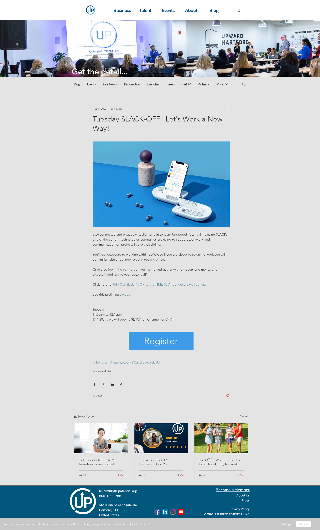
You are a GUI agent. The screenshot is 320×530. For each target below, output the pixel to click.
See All (244, 416)
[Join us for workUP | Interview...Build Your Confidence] (161, 438)
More (219, 84)
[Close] (315, 524)
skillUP (186, 84)
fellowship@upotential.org (118, 490)
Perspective (132, 84)
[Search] (239, 11)
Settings (286, 524)
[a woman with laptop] (101, 438)
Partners (203, 84)
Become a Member (233, 490)
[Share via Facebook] (94, 384)
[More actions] (227, 108)
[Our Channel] (181, 512)
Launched (153, 84)
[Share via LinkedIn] (112, 384)
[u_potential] (173, 512)
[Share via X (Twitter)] (103, 384)
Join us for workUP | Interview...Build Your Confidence (154, 462)
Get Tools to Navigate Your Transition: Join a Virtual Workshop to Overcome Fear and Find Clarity (100, 462)
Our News (110, 84)
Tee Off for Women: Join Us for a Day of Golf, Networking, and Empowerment (221, 462)
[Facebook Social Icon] (157, 512)
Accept (303, 524)
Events (91, 84)
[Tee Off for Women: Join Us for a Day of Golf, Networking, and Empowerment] (221, 438)
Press (171, 84)
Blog (77, 84)
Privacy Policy (144, 524)
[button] (243, 84)
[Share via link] (121, 384)
